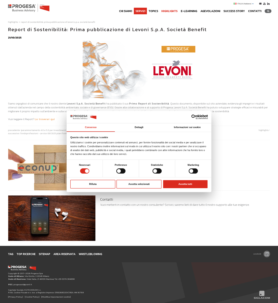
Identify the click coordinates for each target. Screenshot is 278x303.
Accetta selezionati (139, 184)
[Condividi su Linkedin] (267, 254)
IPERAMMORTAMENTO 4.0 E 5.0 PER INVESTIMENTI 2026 (46, 130)
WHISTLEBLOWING (90, 254)
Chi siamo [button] (125, 11)
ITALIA (244, 3)
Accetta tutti (185, 184)
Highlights (169, 11)
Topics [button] (153, 11)
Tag (10, 254)
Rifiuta (93, 184)
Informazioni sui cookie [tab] (187, 127)
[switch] (120, 171)
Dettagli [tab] (139, 127)
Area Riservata (64, 254)
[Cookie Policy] (32, 296)
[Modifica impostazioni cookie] (56, 296)
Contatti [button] (254, 11)
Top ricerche (26, 254)
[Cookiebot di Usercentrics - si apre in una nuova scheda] (194, 117)
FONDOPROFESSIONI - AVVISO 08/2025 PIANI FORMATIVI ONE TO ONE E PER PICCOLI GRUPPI (61, 133)
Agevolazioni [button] (210, 11)
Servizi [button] (140, 11)
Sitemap (44, 254)
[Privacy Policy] (15, 296)
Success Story (234, 11)
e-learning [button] (189, 11)
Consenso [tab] (91, 127)
